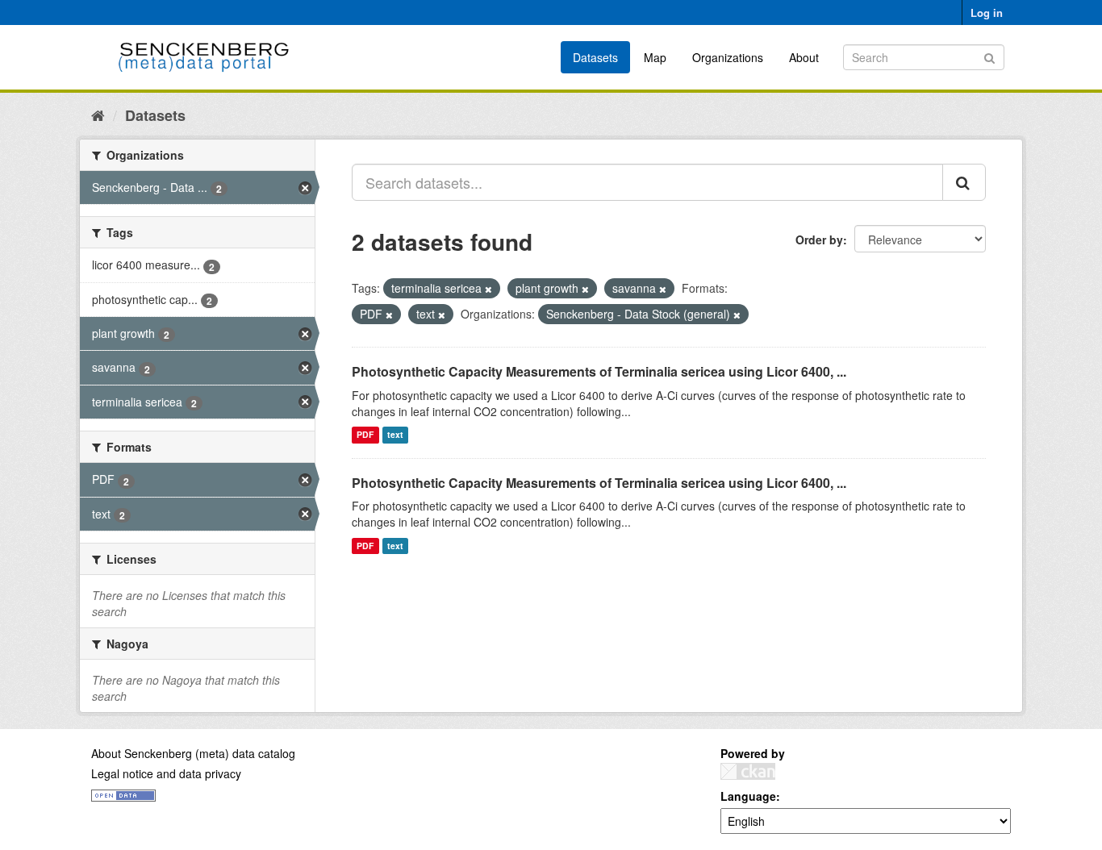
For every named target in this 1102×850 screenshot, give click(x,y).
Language (748, 796)
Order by (819, 239)
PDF (365, 435)
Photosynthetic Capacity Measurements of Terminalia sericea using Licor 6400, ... (599, 371)
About (804, 57)
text (395, 435)
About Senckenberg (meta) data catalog (193, 753)
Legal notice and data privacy (166, 773)
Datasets (595, 57)
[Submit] (989, 56)
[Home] (98, 114)
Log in (987, 12)
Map (655, 57)
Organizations (727, 57)
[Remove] (488, 288)
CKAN (747, 771)
